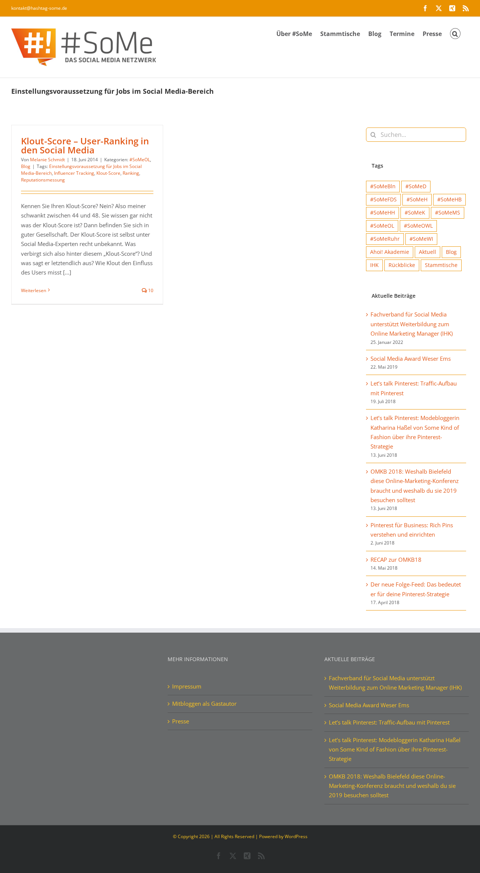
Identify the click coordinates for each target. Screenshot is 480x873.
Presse (180, 721)
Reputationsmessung (43, 180)
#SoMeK (415, 212)
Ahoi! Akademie (389, 252)
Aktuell (427, 252)
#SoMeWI (421, 239)
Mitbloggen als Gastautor (204, 703)
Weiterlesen (33, 290)
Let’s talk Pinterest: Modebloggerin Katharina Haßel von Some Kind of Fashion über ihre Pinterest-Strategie (394, 749)
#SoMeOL (139, 159)
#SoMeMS (447, 212)
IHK (374, 265)
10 (150, 290)
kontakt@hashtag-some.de (39, 8)
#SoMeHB (449, 199)
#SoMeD (415, 186)
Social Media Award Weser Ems (410, 358)
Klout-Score (108, 173)
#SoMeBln (383, 186)
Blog (25, 166)
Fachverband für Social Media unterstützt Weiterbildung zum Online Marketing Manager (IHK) (411, 323)
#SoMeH (417, 199)
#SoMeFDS (383, 199)
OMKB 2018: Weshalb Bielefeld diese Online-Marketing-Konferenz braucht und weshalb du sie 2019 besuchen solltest (392, 785)
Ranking (131, 173)
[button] (455, 33)
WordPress (296, 836)
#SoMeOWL (418, 225)
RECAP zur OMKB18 (396, 559)
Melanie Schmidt (47, 159)
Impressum (186, 686)
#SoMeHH (382, 212)
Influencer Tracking (74, 173)
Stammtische (441, 265)
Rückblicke (401, 265)
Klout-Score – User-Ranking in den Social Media (85, 145)
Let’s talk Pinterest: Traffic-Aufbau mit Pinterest (389, 722)
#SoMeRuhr (385, 239)
